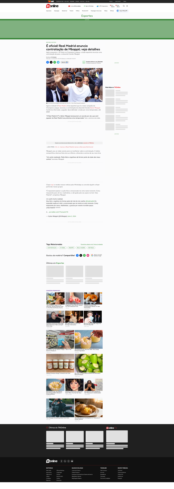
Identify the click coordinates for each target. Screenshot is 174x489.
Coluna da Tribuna (76, 470)
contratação (52, 247)
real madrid (81, 247)
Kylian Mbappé (95, 108)
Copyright (102, 476)
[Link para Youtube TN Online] (72, 461)
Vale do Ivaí (64, 10)
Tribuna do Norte (122, 472)
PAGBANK (72, 1)
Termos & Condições (105, 478)
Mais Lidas (48, 470)
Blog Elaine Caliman (76, 476)
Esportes (87, 15)
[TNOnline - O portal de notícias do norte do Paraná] (52, 6)
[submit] (124, 6)
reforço (91, 247)
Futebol (62, 247)
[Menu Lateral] (127, 6)
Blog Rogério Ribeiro (76, 478)
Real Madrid (62, 106)
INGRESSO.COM (59, 1)
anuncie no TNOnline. (88, 143)
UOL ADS (87, 1)
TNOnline (120, 470)
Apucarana (48, 10)
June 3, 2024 (71, 216)
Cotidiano (48, 478)
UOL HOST (66, 1)
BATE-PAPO (118, 1)
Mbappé (71, 247)
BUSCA (110, 1)
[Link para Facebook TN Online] (61, 461)
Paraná (71, 10)
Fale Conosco (103, 470)
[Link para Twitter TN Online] (65, 461)
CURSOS (77, 1)
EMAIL (124, 1)
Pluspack (120, 478)
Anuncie (102, 472)
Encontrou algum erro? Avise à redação (92, 244)
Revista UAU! (85, 10)
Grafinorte (120, 476)
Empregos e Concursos (96, 10)
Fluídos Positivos (76, 472)
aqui (52, 185)
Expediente (103, 474)
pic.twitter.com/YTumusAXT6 (58, 212)
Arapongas (56, 10)
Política (77, 10)
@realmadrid (90, 201)
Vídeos (105, 10)
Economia (59, 480)
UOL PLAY (82, 1)
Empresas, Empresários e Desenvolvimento (82, 474)
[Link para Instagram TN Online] (68, 461)
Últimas (112, 10)
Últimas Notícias (60, 470)
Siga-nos (63, 62)
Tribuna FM (120, 474)
